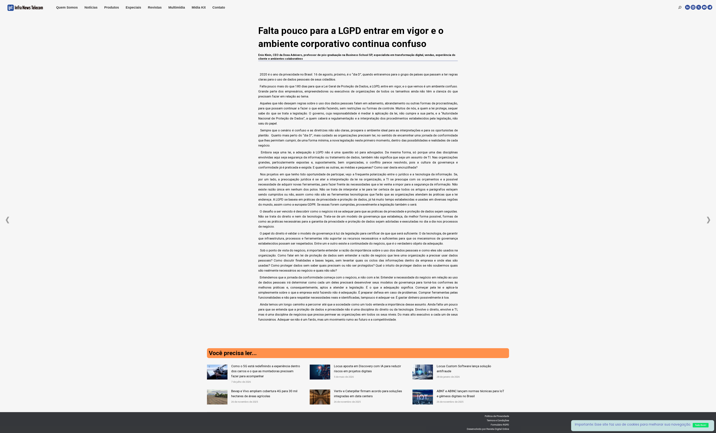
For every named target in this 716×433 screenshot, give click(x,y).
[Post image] (217, 372)
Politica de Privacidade (497, 416)
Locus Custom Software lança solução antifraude (464, 368)
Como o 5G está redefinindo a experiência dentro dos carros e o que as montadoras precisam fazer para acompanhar (265, 371)
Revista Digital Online (497, 429)
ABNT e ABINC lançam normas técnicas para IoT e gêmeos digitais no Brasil (470, 393)
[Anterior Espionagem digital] (7, 220)
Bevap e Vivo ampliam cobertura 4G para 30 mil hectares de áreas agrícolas (264, 393)
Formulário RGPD (500, 424)
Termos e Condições (498, 420)
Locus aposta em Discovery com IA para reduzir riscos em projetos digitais (367, 368)
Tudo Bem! (700, 425)
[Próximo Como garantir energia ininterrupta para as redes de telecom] (708, 220)
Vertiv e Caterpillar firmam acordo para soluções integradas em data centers (368, 393)
